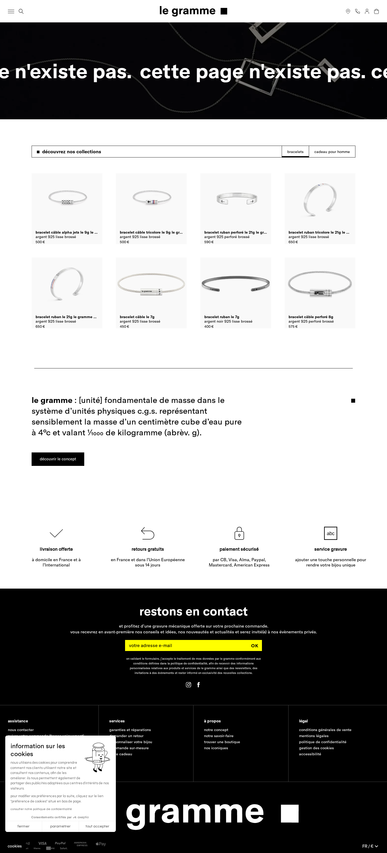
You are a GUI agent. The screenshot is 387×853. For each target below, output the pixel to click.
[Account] (367, 11)
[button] (15, 846)
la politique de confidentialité (187, 663)
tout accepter (97, 826)
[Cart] (376, 11)
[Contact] (357, 11)
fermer (23, 826)
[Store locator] (348, 11)
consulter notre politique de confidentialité (41, 809)
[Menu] (11, 11)
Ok (255, 645)
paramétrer (60, 826)
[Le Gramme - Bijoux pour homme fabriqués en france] (193, 11)
